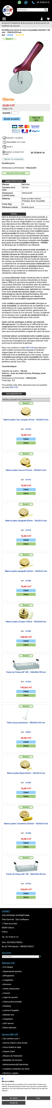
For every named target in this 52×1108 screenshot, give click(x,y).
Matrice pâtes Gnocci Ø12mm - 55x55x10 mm (26, 470)
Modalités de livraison (12, 1060)
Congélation (7, 980)
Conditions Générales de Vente (15, 1069)
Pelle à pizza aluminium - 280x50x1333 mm (26, 722)
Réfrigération (8, 976)
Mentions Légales (10, 1073)
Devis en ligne (36, 119)
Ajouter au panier (11, 119)
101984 (28, 833)
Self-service (8, 1023)
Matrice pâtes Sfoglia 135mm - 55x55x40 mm (26, 621)
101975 (28, 480)
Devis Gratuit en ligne (11, 1047)
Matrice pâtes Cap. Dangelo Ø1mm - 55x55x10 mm (26, 420)
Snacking (6, 1006)
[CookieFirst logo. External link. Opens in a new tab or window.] (3, 1079)
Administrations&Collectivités (15, 1064)
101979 (28, 530)
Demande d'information (15, 173)
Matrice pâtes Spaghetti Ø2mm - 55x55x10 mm (26, 521)
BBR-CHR (30, 348)
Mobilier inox (8, 1015)
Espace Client (8, 1051)
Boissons (6, 984)
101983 (28, 631)
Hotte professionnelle (12, 1002)
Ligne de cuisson (10, 997)
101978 (28, 429)
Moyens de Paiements (12, 1056)
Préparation (7, 1019)
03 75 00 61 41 (43, 2)
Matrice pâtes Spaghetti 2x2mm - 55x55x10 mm (26, 571)
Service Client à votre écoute (14, 1043)
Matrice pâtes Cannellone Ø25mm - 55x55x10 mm (26, 823)
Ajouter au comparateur (14, 159)
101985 (28, 783)
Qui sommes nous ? (11, 1038)
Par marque (7, 967)
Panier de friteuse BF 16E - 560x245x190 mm (26, 874)
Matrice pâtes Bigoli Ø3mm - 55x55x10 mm (26, 773)
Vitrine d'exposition (10, 989)
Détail (26, 439)
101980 (28, 581)
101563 (28, 682)
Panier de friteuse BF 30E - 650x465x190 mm (26, 672)
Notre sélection (9, 1027)
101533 (28, 884)
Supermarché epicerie (12, 971)
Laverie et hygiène (10, 1010)
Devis (26, 443)
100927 (28, 732)
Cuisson (6, 993)
